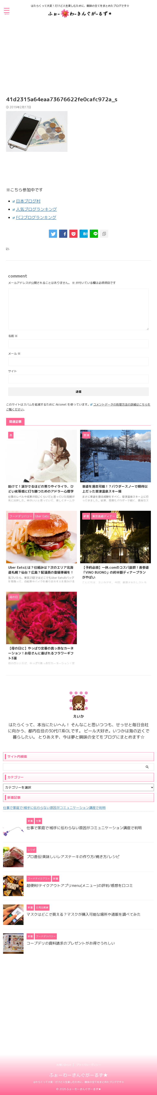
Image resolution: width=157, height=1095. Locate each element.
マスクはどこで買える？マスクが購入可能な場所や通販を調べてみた (84, 914)
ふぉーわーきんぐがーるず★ (78, 1075)
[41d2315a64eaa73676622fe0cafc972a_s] (84, 234)
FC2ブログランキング (36, 217)
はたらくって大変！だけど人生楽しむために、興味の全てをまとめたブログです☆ (78, 1082)
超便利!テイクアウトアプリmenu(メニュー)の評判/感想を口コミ (80, 885)
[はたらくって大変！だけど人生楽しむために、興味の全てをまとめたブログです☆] (79, 15)
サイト (12, 371)
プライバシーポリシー (88, 1065)
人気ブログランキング (36, 209)
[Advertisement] (78, 55)
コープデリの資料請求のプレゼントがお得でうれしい (71, 943)
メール (14, 353)
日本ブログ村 (28, 201)
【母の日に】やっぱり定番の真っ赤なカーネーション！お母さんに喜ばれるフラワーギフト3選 (41, 653)
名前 (13, 336)
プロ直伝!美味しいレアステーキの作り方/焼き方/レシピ (73, 856)
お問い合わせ (63, 1065)
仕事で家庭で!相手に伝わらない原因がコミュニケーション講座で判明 (54, 807)
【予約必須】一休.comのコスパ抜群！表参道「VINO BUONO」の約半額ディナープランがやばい (115, 572)
